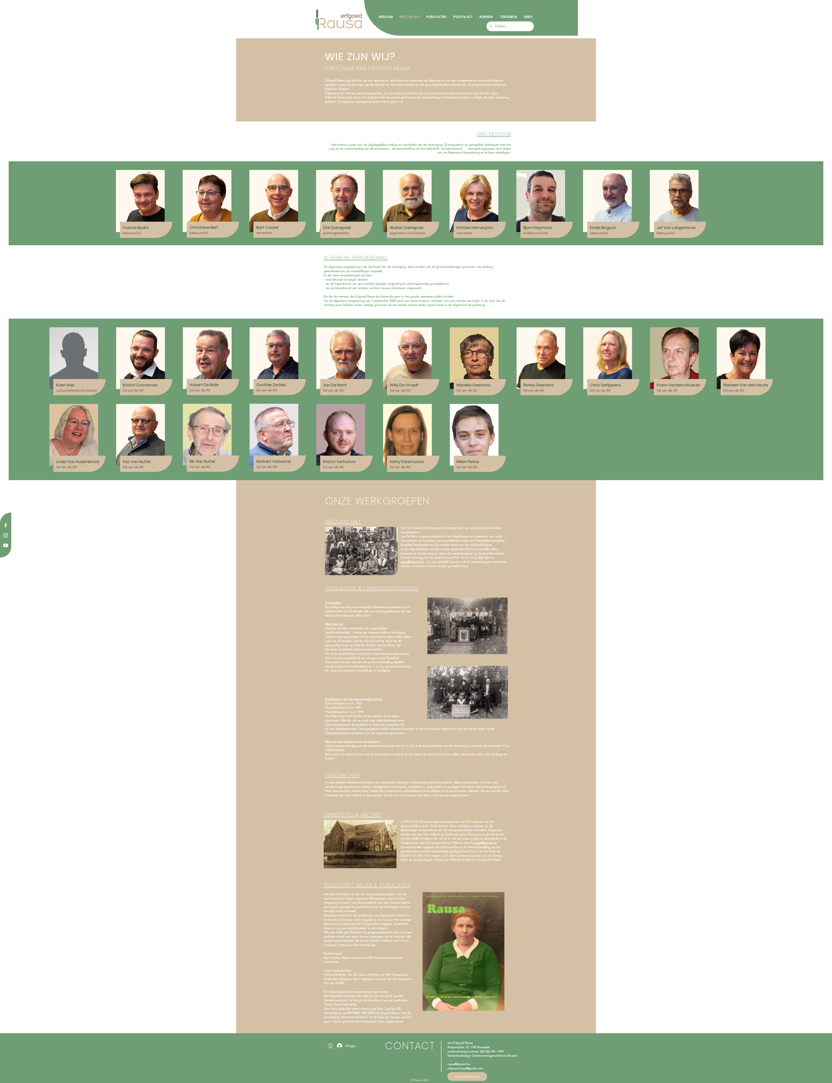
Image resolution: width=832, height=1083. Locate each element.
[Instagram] (6, 535)
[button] (330, 1045)
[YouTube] (6, 545)
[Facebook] (6, 525)
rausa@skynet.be (412, 562)
